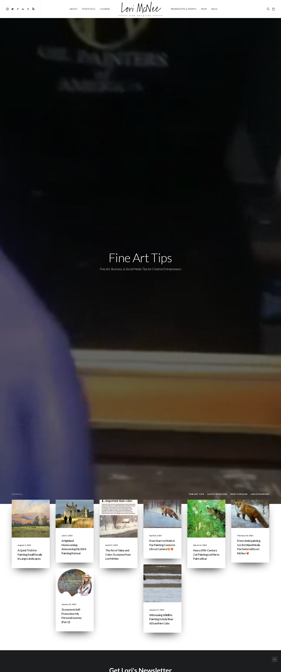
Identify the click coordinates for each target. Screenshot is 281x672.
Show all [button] (17, 494)
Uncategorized (122, 507)
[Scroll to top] (274, 658)
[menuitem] (8, 9)
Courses (105, 9)
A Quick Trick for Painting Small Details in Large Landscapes (30, 554)
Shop (204, 9)
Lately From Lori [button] (217, 494)
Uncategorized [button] (260, 494)
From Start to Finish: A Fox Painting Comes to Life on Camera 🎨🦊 (162, 545)
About (74, 9)
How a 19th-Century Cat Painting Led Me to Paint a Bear (206, 554)
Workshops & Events (183, 9)
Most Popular (35, 513)
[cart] (273, 9)
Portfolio (88, 9)
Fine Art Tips (36, 507)
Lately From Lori (78, 507)
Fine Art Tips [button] (196, 494)
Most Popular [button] (238, 494)
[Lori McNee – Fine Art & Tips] (140, 9)
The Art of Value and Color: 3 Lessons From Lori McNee (118, 554)
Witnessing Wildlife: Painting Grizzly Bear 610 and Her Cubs (161, 619)
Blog (215, 9)
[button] (8, 9)
